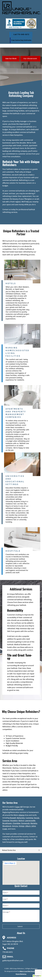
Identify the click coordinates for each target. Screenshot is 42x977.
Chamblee (16, 823)
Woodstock (6, 826)
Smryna (15, 826)
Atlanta (21, 815)
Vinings (21, 826)
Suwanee (5, 820)
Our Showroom (30, 58)
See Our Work (11, 58)
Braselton (14, 820)
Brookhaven (7, 823)
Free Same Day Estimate (21, 40)
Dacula (36, 818)
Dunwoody (25, 823)
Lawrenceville (30, 820)
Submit (20, 926)
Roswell (13, 818)
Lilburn (28, 826)
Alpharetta (21, 818)
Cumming (29, 818)
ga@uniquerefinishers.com (12, 960)
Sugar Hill (19, 807)
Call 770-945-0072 (21, 34)
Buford (21, 820)
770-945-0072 (7, 952)
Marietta (33, 823)
